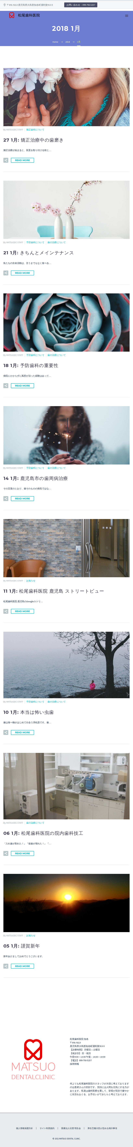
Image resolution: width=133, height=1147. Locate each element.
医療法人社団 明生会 (71, 1128)
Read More (22, 160)
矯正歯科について (35, 129)
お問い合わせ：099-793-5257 (80, 4)
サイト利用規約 (47, 1128)
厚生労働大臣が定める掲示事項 (102, 1128)
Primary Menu (127, 15)
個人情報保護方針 (24, 1128)
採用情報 (74, 1063)
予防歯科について (35, 242)
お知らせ (30, 580)
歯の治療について (57, 242)
